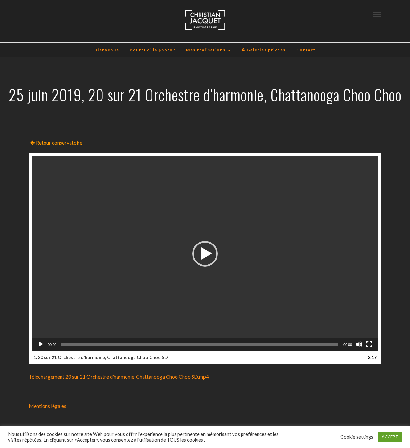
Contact (306, 49)
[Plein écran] (369, 344)
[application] (205, 253)
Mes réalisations (206, 49)
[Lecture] (40, 344)
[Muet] (359, 344)
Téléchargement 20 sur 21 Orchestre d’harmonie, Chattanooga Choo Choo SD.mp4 (119, 376)
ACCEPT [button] (390, 436)
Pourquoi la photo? (153, 49)
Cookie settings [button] (356, 437)
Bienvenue (106, 49)
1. (100, 357)
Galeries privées (266, 49)
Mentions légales (47, 406)
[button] (205, 254)
